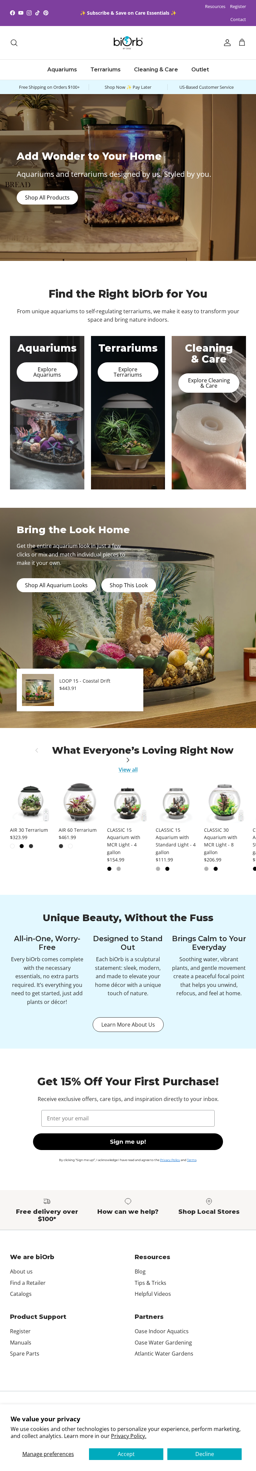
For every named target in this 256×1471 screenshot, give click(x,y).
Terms (191, 1160)
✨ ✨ (128, 13)
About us (21, 1271)
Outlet (200, 69)
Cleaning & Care (156, 69)
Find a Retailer (28, 1282)
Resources (215, 6)
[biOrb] (128, 43)
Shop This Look (129, 585)
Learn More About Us (128, 1024)
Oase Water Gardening (163, 1342)
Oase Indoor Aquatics (162, 1331)
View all (128, 769)
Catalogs (21, 1294)
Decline (204, 1454)
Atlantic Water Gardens (164, 1353)
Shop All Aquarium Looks (56, 585)
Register (238, 6)
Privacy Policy (170, 1160)
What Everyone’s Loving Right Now (143, 750)
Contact (238, 19)
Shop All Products (47, 197)
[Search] (14, 43)
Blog (140, 1271)
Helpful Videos (153, 1294)
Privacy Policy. (128, 1436)
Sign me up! (128, 1141)
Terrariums (105, 69)
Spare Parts (24, 1353)
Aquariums (62, 69)
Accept (126, 1454)
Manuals (20, 1342)
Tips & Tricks (150, 1282)
